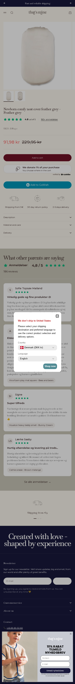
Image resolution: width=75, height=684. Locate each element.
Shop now (50, 366)
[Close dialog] (70, 634)
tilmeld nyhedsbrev (55, 670)
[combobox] (31, 347)
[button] (57, 316)
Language (23, 354)
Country (21, 342)
